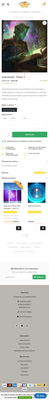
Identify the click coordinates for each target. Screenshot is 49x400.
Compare (24, 371)
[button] (24, 73)
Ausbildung (13, 247)
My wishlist (24, 368)
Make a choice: (9, 105)
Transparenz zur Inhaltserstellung (24, 297)
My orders (24, 365)
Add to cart (29, 134)
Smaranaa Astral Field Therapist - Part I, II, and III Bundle (12, 208)
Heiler (37, 247)
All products (25, 375)
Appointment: (7, 114)
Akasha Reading (36, 243)
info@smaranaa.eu (25, 317)
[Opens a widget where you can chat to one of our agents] (40, 396)
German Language (9, 110)
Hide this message (25, 397)
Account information (25, 361)
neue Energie (19, 251)
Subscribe (40, 277)
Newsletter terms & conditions (24, 351)
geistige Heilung (25, 247)
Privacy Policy (24, 347)
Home (16, 17)
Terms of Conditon (24, 344)
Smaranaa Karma (34, 206)
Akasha (10, 243)
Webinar (30, 251)
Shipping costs (14, 83)
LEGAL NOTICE (25, 340)
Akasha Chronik (21, 243)
